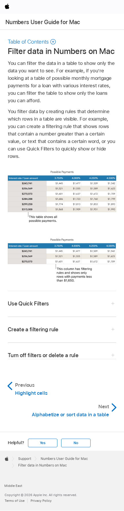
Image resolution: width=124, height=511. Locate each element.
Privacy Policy (41, 501)
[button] (32, 41)
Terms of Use (15, 501)
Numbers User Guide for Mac (42, 22)
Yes (43, 443)
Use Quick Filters (28, 303)
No (76, 443)
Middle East (13, 486)
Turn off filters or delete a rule (43, 355)
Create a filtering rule (33, 329)
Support (24, 459)
